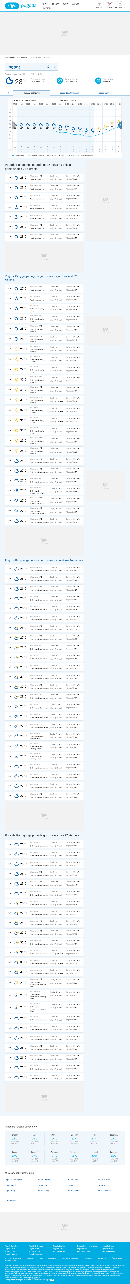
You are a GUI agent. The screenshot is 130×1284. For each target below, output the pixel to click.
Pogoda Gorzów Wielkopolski (87, 1246)
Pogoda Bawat (73, 1185)
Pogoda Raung (10, 1190)
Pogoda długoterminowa (69, 93)
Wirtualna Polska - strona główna (12, 5)
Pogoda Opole (10, 1251)
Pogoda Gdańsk (59, 1246)
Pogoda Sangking (44, 1180)
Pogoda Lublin (58, 1249)
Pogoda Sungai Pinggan (13, 1180)
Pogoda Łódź (82, 1249)
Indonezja (23, 57)
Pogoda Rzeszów (59, 1251)
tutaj (52, 1280)
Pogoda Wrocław (11, 1254)
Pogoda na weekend (106, 93)
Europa (55, 4)
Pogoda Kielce (10, 1249)
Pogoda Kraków (34, 1249)
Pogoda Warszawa (108, 1251)
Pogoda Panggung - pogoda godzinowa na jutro (34, 276)
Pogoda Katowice (107, 1246)
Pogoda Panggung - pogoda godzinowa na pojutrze (36, 560)
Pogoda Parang (43, 1190)
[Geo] (55, 67)
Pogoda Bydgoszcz (36, 1246)
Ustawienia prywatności (70, 1258)
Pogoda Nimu (102, 1185)
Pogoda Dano (42, 1185)
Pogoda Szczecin (83, 1251)
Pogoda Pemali (73, 1180)
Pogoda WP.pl (10, 57)
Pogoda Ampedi (10, 1185)
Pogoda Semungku (104, 1190)
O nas (41, 1258)
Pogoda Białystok (11, 1246)
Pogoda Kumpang (74, 1190)
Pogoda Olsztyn (107, 1249)
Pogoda (28, 6)
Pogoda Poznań (34, 1251)
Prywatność (52, 1258)
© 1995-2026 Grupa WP (13, 1258)
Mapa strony (102, 1258)
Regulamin (88, 1258)
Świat (65, 4)
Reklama (30, 1258)
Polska (45, 4)
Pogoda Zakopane (35, 1254)
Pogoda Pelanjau (104, 1180)
